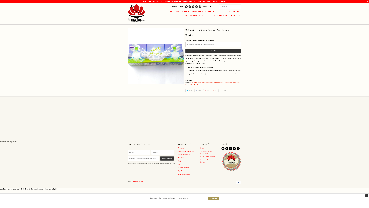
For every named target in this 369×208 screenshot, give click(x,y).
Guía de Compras (190, 15)
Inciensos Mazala (138, 181)
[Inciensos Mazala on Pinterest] (193, 6)
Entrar (205, 7)
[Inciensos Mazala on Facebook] (190, 6)
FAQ (234, 11)
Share (199, 90)
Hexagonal (201, 82)
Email (224, 90)
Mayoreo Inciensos (213, 11)
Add (216, 90)
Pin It (208, 90)
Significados (204, 15)
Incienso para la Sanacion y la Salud (214, 82)
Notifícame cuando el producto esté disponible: (199, 40)
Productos (174, 11)
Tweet (190, 90)
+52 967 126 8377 (177, 7)
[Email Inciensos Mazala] (200, 6)
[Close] (366, 195)
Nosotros (226, 11)
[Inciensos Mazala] (136, 13)
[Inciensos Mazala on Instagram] (196, 6)
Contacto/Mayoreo (219, 15)
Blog (239, 11)
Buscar (202, 148)
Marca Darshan (198, 85)
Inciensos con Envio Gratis (192, 11)
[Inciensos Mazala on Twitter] (186, 6)
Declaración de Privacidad (207, 156)
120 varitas (194, 82)
